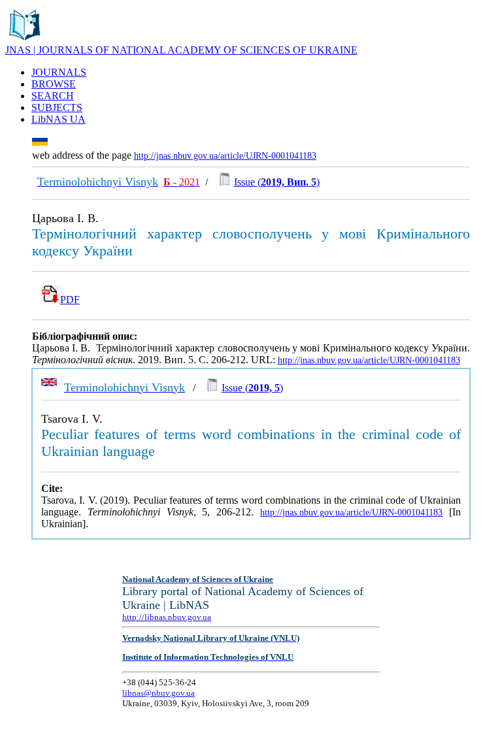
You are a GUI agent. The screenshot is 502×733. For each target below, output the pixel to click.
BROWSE (53, 84)
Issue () (277, 181)
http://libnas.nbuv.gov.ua (166, 617)
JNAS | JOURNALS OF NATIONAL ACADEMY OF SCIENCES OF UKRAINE (181, 50)
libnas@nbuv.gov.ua (158, 693)
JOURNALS (58, 72)
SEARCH (52, 95)
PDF (70, 299)
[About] (24, 40)
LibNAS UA (58, 119)
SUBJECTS (56, 107)
